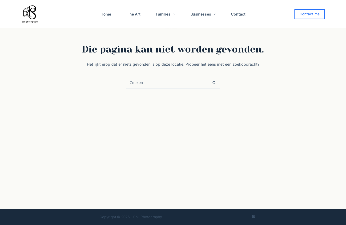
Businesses (200, 14)
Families (163, 14)
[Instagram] (253, 216)
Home (106, 14)
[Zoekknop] (214, 82)
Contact (238, 14)
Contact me (310, 14)
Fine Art (133, 14)
